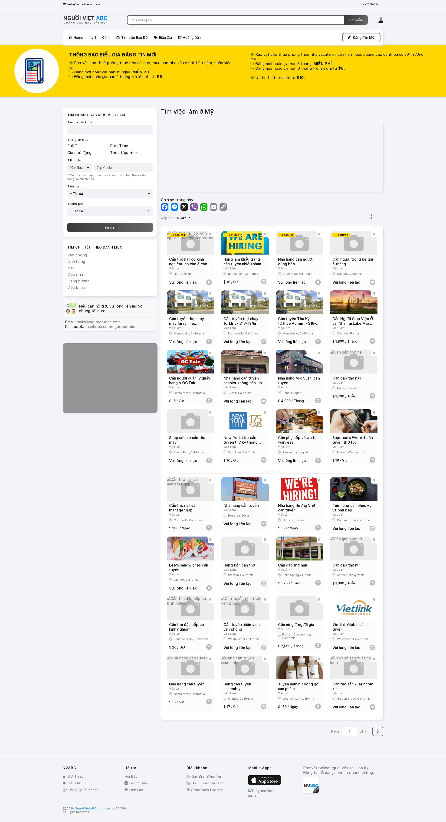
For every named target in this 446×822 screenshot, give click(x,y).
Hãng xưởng (78, 281)
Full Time (75, 145)
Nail (70, 268)
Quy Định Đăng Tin (205, 776)
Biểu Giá (165, 37)
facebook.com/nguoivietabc (110, 326)
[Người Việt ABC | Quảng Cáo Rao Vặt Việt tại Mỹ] (89, 23)
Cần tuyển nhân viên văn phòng (241, 627)
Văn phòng (77, 255)
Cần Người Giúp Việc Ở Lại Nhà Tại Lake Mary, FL (352, 323)
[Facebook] (164, 207)
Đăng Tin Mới (364, 37)
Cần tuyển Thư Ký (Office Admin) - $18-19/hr (297, 323)
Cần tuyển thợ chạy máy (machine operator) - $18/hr (186, 323)
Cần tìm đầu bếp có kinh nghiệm (186, 627)
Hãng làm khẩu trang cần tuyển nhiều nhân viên (242, 264)
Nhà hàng (76, 261)
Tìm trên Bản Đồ (134, 37)
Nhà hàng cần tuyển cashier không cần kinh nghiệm (243, 383)
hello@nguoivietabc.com (84, 4)
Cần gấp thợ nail (346, 378)
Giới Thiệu (75, 776)
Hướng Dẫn (192, 37)
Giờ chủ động (79, 152)
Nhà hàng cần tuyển (241, 505)
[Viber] (194, 207)
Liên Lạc (136, 790)
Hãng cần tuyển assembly (237, 686)
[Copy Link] (223, 207)
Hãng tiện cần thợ (239, 565)
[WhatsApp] (203, 207)
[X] (184, 207)
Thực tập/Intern (125, 152)
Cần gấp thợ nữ (346, 565)
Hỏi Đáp (131, 776)
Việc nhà (75, 274)
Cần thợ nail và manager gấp (182, 507)
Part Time (119, 145)
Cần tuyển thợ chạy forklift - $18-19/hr (240, 321)
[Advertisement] (110, 378)
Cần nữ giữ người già (296, 624)
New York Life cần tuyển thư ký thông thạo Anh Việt (240, 442)
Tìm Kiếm (102, 37)
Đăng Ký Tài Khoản (83, 790)
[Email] (213, 207)
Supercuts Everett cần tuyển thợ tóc (352, 440)
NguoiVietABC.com (89, 808)
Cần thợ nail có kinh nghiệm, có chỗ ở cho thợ (188, 264)
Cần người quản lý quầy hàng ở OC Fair (189, 380)
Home (78, 37)
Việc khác (76, 287)
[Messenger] (174, 207)
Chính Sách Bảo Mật (207, 790)
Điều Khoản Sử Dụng (207, 783)
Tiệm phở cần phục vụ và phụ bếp (351, 507)
